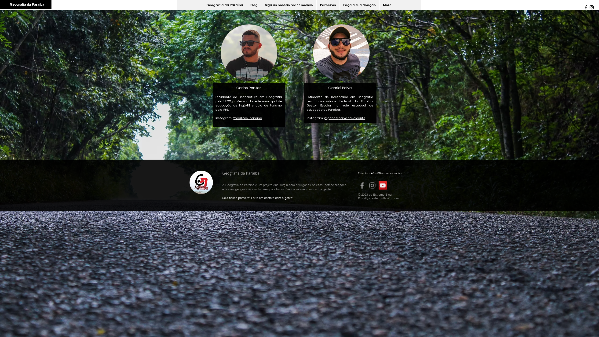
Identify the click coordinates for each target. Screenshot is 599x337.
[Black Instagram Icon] (591, 7)
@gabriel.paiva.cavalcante (344, 118)
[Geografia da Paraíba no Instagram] (372, 185)
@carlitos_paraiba (247, 118)
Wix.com (393, 198)
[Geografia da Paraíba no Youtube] (383, 185)
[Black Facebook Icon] (586, 7)
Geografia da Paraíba (27, 4)
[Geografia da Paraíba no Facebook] (362, 185)
